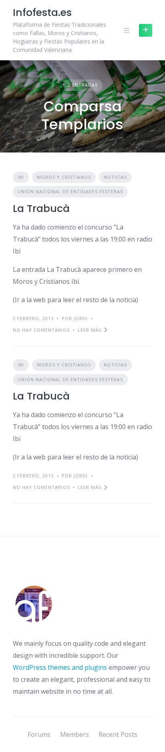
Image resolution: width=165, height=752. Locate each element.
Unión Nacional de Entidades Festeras (70, 191)
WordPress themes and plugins (60, 667)
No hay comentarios (41, 330)
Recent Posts (118, 734)
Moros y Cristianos (64, 177)
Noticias (115, 177)
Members (74, 734)
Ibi (21, 177)
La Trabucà (41, 209)
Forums (39, 734)
